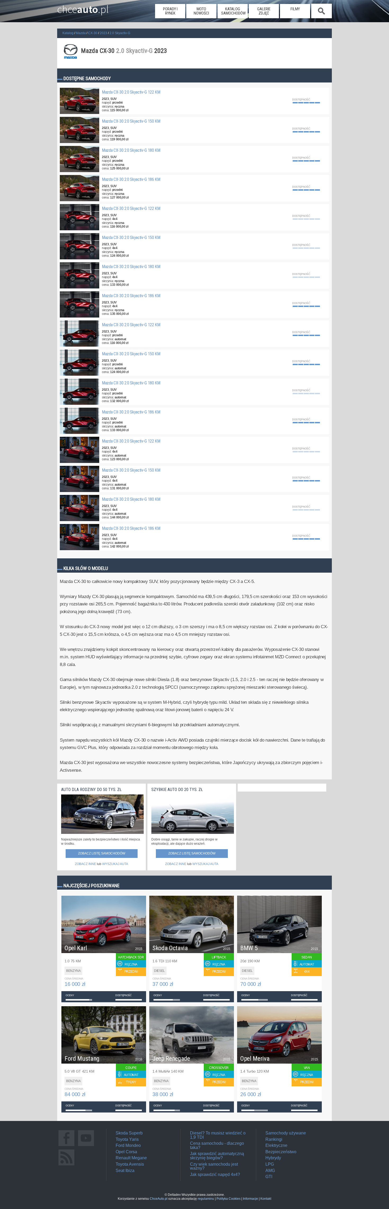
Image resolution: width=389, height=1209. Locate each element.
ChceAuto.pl (159, 1199)
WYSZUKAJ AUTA (115, 864)
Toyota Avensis (130, 1164)
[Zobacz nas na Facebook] (66, 1146)
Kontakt (265, 1199)
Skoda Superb (129, 1133)
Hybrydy (273, 1158)
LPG (269, 1164)
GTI (268, 1176)
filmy (295, 9)
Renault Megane (131, 1158)
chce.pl (83, 7)
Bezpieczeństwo (280, 1152)
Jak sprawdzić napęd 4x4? (215, 1174)
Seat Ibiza (125, 1170)
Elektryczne (276, 1145)
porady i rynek (170, 11)
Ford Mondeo (128, 1145)
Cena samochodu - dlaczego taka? (217, 1145)
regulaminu (206, 1199)
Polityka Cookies (228, 1199)
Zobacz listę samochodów (101, 853)
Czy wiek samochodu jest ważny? (214, 1166)
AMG (270, 1170)
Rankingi (273, 1139)
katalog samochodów (233, 11)
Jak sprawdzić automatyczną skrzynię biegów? (217, 1155)
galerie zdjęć (263, 11)
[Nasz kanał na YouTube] (86, 1146)
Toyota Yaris (127, 1139)
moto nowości (201, 11)
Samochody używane (285, 1133)
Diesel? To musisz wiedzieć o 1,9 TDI (218, 1135)
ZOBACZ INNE (85, 864)
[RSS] (66, 1165)
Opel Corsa (126, 1152)
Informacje (250, 1199)
